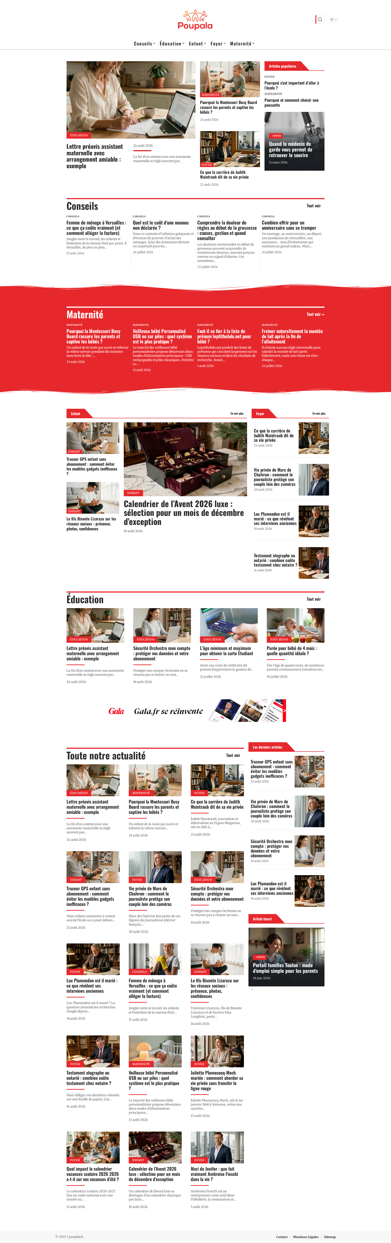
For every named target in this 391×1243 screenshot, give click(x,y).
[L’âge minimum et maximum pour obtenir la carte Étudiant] (229, 625)
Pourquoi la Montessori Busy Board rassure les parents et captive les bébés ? (228, 107)
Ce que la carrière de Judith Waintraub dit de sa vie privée (224, 174)
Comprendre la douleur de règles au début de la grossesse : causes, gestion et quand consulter (227, 230)
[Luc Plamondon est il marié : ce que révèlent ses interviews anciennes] (314, 521)
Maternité (210, 95)
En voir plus (237, 413)
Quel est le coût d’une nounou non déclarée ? (160, 225)
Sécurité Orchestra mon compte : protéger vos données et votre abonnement (161, 653)
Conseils (82, 206)
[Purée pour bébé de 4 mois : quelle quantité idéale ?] (295, 625)
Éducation (79, 135)
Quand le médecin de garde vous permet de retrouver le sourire (290, 149)
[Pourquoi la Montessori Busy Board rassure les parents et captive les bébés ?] (230, 79)
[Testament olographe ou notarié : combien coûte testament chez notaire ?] (314, 563)
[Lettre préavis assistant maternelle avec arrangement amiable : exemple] (131, 100)
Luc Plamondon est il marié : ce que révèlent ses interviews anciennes (275, 518)
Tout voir (314, 205)
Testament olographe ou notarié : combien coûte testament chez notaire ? (275, 560)
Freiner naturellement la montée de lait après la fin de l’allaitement (292, 336)
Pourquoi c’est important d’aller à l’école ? (292, 85)
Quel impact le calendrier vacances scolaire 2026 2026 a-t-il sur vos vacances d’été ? (93, 1173)
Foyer (207, 164)
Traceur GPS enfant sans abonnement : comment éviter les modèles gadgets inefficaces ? (92, 466)
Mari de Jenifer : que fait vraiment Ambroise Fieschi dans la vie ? (214, 1173)
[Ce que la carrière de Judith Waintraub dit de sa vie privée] (230, 149)
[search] (319, 19)
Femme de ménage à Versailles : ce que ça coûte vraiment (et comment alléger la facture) (96, 227)
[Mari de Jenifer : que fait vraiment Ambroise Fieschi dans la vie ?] (217, 1147)
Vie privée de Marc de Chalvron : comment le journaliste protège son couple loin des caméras (275, 476)
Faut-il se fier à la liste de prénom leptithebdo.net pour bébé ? (224, 336)
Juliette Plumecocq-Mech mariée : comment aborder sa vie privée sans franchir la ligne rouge (217, 1080)
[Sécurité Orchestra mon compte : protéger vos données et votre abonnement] (162, 625)
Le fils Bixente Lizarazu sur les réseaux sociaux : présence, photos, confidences (91, 523)
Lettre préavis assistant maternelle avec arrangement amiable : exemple (95, 156)
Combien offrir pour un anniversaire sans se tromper (289, 225)
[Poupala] (195, 19)
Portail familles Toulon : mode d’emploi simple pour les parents (285, 967)
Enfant (75, 413)
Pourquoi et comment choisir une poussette (292, 102)
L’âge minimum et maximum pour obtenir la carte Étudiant (226, 651)
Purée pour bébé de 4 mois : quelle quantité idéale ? (292, 651)
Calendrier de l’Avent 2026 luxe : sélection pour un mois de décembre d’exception (184, 512)
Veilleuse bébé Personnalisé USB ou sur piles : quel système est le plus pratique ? (162, 336)
